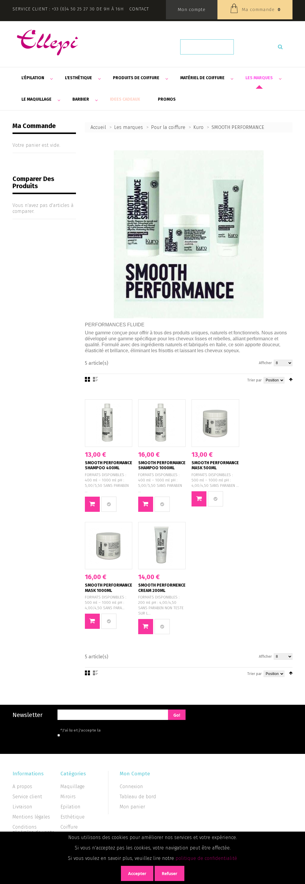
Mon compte (192, 9)
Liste (95, 379)
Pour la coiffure (168, 127)
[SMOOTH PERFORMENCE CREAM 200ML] (162, 545)
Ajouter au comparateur (108, 504)
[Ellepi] (47, 42)
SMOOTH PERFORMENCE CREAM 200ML (162, 588)
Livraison (22, 807)
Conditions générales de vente (34, 829)
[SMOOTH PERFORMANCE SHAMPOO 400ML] (108, 423)
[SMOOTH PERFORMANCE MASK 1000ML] (108, 545)
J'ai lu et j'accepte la (107, 730)
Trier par (254, 380)
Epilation (70, 807)
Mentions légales (31, 817)
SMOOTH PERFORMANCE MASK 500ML (215, 465)
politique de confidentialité (206, 858)
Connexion (131, 786)
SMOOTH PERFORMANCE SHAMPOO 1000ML (162, 465)
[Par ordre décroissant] (290, 379)
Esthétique (72, 817)
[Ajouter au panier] (92, 504)
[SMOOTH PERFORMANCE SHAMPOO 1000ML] (162, 423)
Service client (27, 796)
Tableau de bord (138, 796)
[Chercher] (280, 46)
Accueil (98, 127)
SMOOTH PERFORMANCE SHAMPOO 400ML (108, 465)
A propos (22, 786)
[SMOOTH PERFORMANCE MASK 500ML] (215, 423)
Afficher (265, 363)
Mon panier (132, 807)
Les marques (128, 127)
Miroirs (68, 796)
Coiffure (69, 827)
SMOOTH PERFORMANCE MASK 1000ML (108, 588)
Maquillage (72, 786)
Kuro (198, 127)
